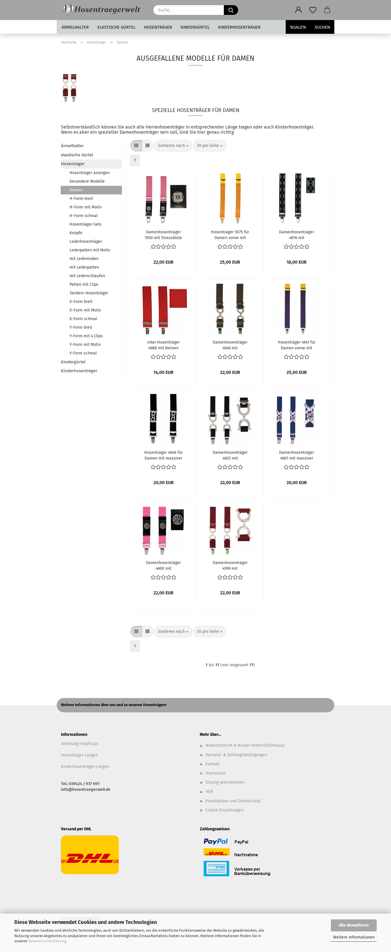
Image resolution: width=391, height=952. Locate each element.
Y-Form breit (81, 327)
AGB (209, 791)
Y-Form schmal (83, 353)
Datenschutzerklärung (47, 941)
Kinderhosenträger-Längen (85, 766)
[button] (298, 10)
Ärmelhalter (75, 27)
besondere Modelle (87, 181)
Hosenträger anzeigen (90, 172)
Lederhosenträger (86, 241)
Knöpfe (76, 232)
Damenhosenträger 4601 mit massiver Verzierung (296, 455)
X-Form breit (81, 301)
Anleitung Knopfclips (79, 743)
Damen (76, 190)
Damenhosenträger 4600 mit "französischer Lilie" (163, 565)
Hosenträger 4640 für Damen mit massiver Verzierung (163, 455)
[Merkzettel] (313, 10)
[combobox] (173, 145)
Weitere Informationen (354, 937)
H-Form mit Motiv (86, 207)
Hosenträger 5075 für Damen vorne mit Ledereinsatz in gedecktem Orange (230, 234)
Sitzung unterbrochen (225, 782)
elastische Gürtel (116, 27)
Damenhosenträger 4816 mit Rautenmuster (296, 234)
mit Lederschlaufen (87, 275)
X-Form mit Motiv (85, 310)
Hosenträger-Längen (79, 755)
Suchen (322, 27)
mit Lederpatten (84, 267)
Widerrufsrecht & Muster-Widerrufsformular (245, 745)
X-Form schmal (83, 318)
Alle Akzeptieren (354, 925)
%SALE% (298, 27)
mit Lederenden (84, 258)
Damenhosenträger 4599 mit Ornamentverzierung (230, 565)
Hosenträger (158, 27)
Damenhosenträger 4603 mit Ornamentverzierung (230, 455)
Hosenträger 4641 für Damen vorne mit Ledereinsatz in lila (296, 345)
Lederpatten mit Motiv (90, 250)
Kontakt (213, 764)
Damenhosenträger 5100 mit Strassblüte (163, 234)
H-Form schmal (84, 215)
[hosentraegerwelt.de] (103, 10)
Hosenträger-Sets (86, 224)
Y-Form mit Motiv (85, 344)
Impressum (216, 773)
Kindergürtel (195, 27)
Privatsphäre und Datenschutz (233, 801)
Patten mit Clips (84, 284)
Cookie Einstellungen (225, 810)
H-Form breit (81, 198)
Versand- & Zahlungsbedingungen (236, 754)
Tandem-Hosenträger (89, 293)
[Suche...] (231, 10)
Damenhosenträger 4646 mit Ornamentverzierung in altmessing (230, 345)
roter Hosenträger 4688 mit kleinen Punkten (163, 345)
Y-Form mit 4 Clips (86, 336)
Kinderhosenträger (239, 27)
